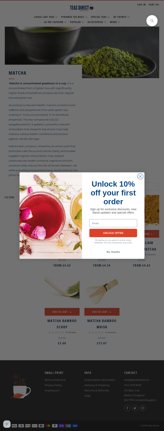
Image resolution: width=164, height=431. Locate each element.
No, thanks (113, 252)
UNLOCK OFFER (113, 233)
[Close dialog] (140, 176)
